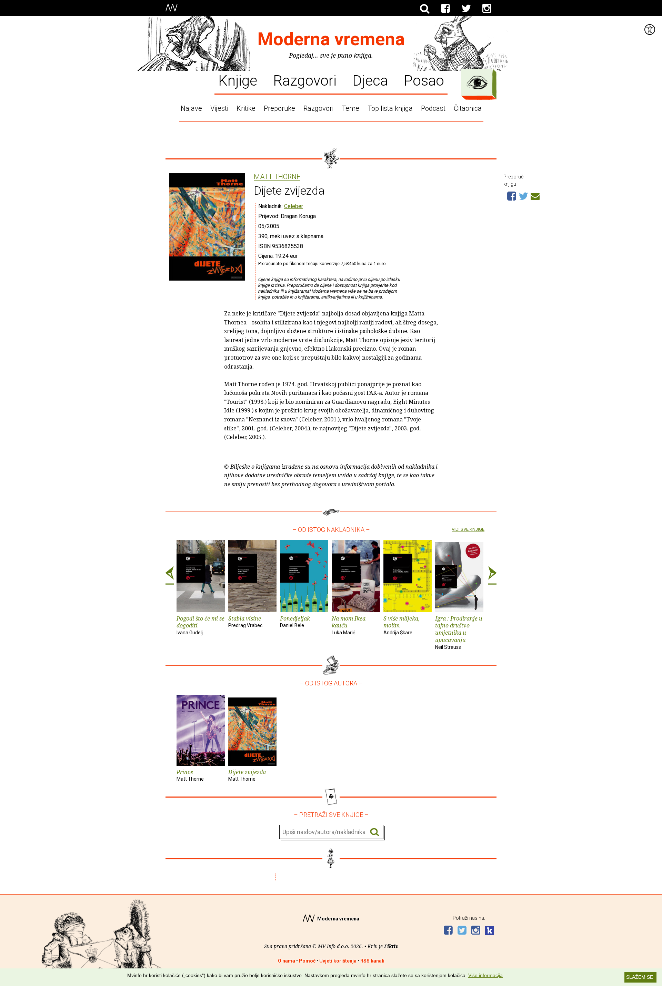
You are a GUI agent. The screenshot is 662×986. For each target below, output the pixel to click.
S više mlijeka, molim (401, 625)
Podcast (433, 108)
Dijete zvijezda (247, 775)
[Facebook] (445, 8)
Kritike (246, 108)
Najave (191, 108)
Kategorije (477, 82)
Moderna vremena (331, 39)
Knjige (237, 80)
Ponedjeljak (295, 621)
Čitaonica (468, 108)
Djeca (370, 80)
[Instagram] (486, 8)
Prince (190, 775)
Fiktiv (391, 946)
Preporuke (279, 108)
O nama (286, 961)
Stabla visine (245, 621)
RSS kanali (372, 961)
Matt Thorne (277, 177)
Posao (424, 80)
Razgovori (305, 80)
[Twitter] (466, 8)
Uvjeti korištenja (338, 961)
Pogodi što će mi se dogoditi (200, 625)
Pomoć (307, 961)
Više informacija (485, 975)
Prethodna (170, 575)
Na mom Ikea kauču (348, 625)
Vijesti (219, 108)
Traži (375, 832)
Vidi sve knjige (468, 529)
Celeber (293, 206)
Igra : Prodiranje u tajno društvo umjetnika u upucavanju (458, 632)
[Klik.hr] (489, 931)
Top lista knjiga (390, 108)
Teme (350, 108)
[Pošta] (535, 195)
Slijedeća (492, 575)
